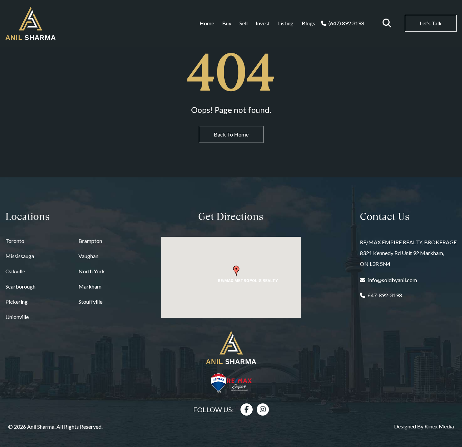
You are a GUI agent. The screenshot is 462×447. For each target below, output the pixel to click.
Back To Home (231, 134)
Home (207, 23)
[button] (236, 271)
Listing (286, 23)
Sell (243, 23)
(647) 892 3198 (346, 23)
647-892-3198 (385, 295)
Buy (226, 23)
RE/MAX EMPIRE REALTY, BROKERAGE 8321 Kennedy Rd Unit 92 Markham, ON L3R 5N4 (408, 253)
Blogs (308, 23)
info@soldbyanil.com (392, 280)
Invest (263, 23)
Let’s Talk (431, 23)
